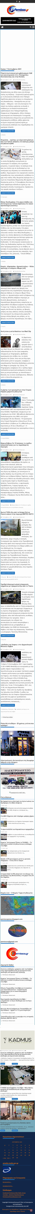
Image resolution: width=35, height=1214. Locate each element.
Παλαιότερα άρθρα (8, 717)
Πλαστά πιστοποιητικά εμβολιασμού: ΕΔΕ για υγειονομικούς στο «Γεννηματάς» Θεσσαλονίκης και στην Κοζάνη (16, 75)
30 (17, 1157)
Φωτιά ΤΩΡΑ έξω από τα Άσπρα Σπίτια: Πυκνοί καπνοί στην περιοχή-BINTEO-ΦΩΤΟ (17, 513)
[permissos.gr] (2, 27)
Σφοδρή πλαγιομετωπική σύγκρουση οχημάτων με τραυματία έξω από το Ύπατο (17, 585)
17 (21, 1152)
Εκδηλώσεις (4, 709)
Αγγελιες (3, 1063)
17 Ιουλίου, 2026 (5, 1085)
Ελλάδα (3, 135)
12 (29, 1150)
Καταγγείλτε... (7, 1182)
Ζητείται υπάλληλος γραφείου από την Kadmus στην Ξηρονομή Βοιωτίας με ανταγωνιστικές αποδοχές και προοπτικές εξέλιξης (17, 970)
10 (21, 1150)
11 (25, 1150)
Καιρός (3, 326)
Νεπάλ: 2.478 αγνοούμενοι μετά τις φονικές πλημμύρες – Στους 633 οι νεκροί (15, 859)
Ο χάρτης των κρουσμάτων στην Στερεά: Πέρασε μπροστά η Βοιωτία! (16, 391)
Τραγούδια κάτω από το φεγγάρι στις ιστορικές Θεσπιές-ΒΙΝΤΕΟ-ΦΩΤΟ (17, 1017)
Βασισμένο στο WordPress (10, 1209)
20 (5, 1155)
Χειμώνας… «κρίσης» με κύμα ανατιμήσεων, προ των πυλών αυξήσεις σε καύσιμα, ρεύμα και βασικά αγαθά (17, 141)
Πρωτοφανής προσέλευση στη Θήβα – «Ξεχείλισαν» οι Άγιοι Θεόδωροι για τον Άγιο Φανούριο (16, 1000)
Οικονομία (4, 197)
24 (21, 1155)
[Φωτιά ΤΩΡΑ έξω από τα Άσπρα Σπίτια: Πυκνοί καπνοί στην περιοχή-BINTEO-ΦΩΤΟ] (11, 520)
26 (29, 1155)
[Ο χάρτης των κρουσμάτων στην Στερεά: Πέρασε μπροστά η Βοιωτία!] (11, 398)
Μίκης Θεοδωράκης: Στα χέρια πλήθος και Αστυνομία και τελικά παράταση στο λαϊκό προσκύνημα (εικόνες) (17, 204)
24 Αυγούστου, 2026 (6, 1050)
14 (9, 1152)
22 (13, 1155)
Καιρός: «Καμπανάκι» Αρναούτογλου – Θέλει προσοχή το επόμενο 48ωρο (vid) (17, 267)
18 (25, 1152)
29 (13, 1157)
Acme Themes (21, 1211)
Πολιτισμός (11, 709)
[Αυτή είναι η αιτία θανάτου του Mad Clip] (11, 337)
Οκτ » (8, 1158)
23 (17, 1155)
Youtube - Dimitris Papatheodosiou (13, 1195)
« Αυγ (4, 1158)
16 (17, 1152)
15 (13, 1152)
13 (5, 1152)
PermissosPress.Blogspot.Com (12, 1197)
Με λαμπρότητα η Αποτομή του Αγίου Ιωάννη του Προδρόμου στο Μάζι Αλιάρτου (17, 802)
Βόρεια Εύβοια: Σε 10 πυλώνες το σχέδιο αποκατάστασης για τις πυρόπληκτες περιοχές (16, 445)
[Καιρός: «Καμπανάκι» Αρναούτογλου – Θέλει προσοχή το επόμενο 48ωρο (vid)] (11, 274)
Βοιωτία (4, 577)
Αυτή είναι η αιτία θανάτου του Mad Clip (16, 331)
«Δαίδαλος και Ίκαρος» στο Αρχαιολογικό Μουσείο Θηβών (16, 645)
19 (29, 1152)
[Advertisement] (17, 48)
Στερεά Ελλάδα (5, 438)
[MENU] (33, 27)
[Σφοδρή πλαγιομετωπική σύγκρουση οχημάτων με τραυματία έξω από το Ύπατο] (11, 592)
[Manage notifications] (31, 1210)
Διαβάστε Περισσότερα (8, 130)
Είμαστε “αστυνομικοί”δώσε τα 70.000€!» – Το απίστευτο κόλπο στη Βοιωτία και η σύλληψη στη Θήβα (16, 844)
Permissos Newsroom (19, 394)
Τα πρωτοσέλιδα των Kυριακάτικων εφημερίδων (17, 829)
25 (25, 1155)
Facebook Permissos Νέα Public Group (14, 1193)
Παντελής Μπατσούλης (19, 79)
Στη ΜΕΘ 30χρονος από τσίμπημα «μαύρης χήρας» (17, 816)
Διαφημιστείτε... (8, 1186)
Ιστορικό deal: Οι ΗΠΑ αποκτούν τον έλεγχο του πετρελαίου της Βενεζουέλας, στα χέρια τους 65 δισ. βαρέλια (17, 875)
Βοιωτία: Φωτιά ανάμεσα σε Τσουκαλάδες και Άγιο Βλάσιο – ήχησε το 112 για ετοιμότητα (16, 1009)
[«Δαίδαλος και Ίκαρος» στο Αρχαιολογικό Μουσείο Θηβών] (11, 652)
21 (9, 1155)
